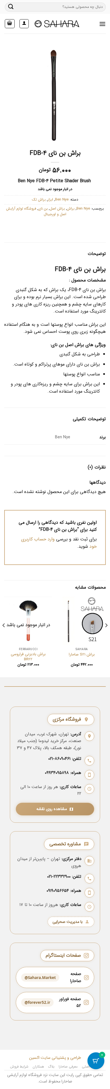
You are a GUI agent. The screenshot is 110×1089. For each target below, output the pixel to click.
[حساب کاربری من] (24, 23)
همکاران (38, 1066)
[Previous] (106, 636)
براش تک (39, 200)
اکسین (34, 1058)
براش (70, 209)
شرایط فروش (19, 1066)
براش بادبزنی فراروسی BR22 (28, 657)
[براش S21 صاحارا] (82, 620)
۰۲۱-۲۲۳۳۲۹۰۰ (59, 876)
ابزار (50, 200)
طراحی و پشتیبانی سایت (60, 1058)
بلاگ (51, 1066)
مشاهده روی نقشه (51, 809)
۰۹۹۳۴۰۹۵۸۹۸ (57, 772)
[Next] (4, 636)
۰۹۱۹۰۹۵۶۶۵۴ (58, 890)
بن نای (43, 209)
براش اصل (57, 209)
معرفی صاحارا (68, 1066)
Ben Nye (62, 200)
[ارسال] (11, 6)
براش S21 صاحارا (82, 654)
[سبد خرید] (10, 23)
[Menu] (102, 24)
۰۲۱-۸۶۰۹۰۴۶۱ (59, 758)
